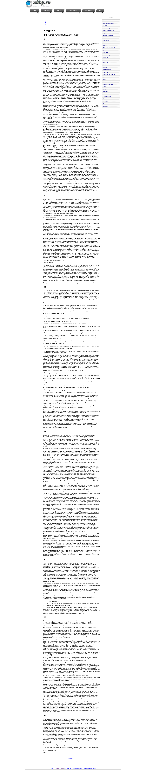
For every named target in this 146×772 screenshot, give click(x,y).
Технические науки (107, 81)
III (45, 21)
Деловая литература (108, 35)
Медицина (105, 57)
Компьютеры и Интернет (109, 47)
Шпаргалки (105, 98)
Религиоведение (107, 69)
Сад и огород (106, 72)
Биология (105, 25)
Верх (94, 768)
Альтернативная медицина (109, 20)
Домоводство (106, 40)
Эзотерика (105, 101)
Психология (105, 67)
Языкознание (106, 106)
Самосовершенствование (109, 74)
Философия (106, 91)
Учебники (105, 86)
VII (45, 26)
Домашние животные (108, 37)
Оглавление (71, 758)
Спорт (104, 79)
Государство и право (108, 33)
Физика (104, 89)
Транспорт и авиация (108, 84)
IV (45, 22)
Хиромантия (106, 94)
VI (45, 25)
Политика (105, 64)
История (105, 45)
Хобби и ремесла (107, 96)
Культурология (106, 52)
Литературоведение (108, 55)
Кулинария (105, 50)
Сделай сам (106, 77)
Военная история (107, 28)
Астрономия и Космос (108, 23)
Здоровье (105, 42)
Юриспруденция (107, 103)
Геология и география (108, 30)
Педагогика (105, 62)
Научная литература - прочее (110, 59)
